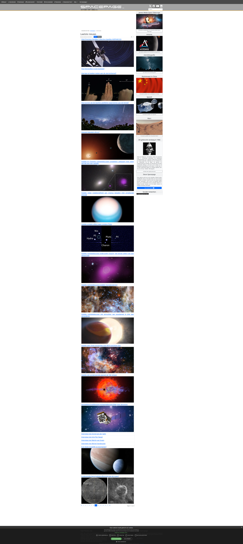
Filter (95, 36)
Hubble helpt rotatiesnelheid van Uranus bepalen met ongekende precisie (107, 194)
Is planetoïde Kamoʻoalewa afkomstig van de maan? (100, 476)
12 (98, 505)
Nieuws (4, 2)
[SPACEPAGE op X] (150, 6)
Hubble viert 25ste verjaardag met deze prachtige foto (101, 345)
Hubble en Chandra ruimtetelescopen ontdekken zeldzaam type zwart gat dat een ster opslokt (107, 162)
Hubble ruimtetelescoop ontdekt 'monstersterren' (99, 285)
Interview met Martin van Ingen (92, 440)
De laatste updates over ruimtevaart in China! (149, 94)
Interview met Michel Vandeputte (93, 444)
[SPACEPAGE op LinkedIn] (161, 6)
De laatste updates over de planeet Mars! (149, 136)
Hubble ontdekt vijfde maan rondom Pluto (96, 224)
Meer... (75, 2)
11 (95, 505)
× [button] (241, 527)
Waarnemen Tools (68, 2)
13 (100, 505)
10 (93, 505)
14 (103, 505)
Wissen (99, 36)
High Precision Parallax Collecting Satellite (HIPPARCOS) (101, 39)
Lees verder (137, 530)
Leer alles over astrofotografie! (149, 72)
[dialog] (121, 535)
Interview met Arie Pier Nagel (92, 437)
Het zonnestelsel (49, 2)
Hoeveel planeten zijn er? (90, 132)
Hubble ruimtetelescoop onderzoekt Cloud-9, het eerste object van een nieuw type (107, 254)
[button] (121, 532)
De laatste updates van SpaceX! (149, 114)
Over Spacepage (83, 2)
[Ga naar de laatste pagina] (110, 505)
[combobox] (155, 9)
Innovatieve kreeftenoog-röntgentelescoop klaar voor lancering (104, 404)
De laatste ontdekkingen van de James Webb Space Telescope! (149, 31)
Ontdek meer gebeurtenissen (149, 171)
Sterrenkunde (12, 2)
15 (105, 505)
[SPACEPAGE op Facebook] (154, 6)
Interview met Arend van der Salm (93, 434)
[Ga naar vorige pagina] (84, 505)
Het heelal (40, 2)
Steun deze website (148, 188)
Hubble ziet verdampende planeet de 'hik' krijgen (99, 375)
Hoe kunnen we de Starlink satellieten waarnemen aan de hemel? (105, 103)
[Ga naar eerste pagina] (81, 505)
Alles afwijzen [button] (127, 538)
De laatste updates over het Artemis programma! (149, 52)
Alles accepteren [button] (116, 538)
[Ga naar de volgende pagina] (108, 505)
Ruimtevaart (21, 2)
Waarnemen (58, 2)
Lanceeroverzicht (30, 2)
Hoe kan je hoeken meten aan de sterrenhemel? (98, 73)
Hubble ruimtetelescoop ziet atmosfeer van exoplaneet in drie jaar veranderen (107, 315)
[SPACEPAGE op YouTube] (157, 6)
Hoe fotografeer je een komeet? (92, 69)
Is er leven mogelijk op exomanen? (94, 447)
